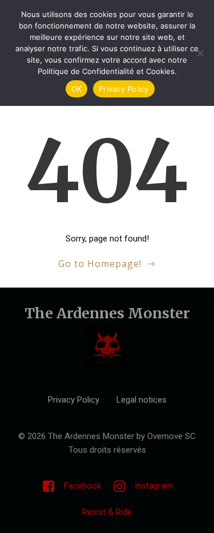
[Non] (199, 53)
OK (76, 88)
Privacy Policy (124, 88)
